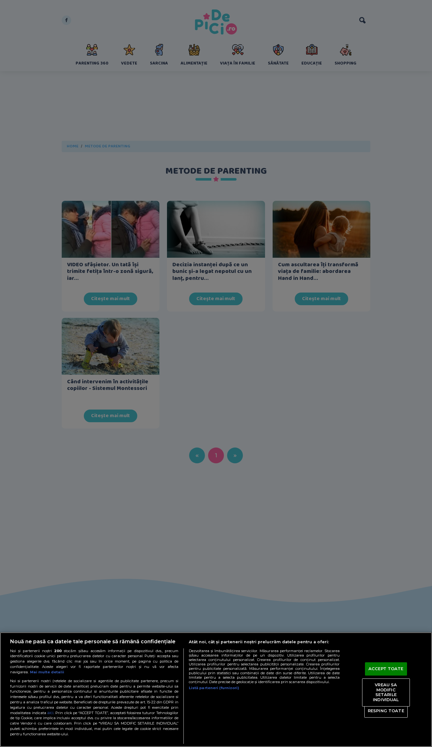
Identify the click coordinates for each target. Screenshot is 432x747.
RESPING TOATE (386, 710)
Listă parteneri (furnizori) (214, 688)
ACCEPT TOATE (386, 668)
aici (50, 712)
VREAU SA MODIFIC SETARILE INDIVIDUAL (386, 692)
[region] (216, 689)
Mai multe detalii (47, 672)
